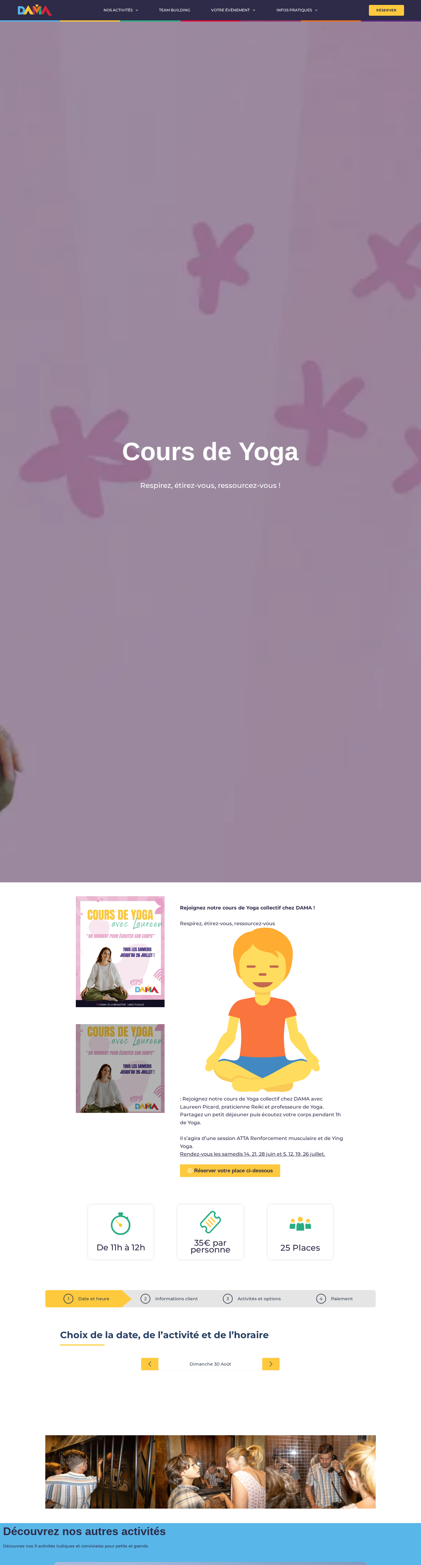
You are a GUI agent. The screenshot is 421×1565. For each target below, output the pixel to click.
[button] (82, 952)
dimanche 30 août (210, 1364)
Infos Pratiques (294, 10)
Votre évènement (230, 10)
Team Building (174, 10)
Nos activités (118, 10)
